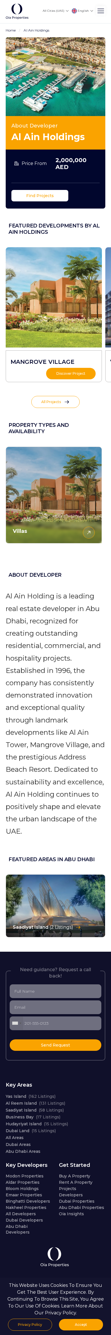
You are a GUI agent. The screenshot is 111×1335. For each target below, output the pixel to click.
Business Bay (33, 1117)
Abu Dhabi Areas (23, 1151)
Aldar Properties (23, 1182)
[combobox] (16, 1023)
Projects (67, 1188)
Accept (81, 1324)
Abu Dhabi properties (81, 1207)
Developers (71, 1194)
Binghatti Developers (28, 1201)
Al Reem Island (35, 1103)
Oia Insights (71, 1213)
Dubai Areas (18, 1144)
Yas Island (31, 1096)
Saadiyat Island (35, 1110)
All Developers (21, 1213)
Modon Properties (25, 1176)
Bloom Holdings (22, 1188)
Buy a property (74, 1176)
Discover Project (70, 373)
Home (11, 30)
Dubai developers (24, 1220)
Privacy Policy (30, 1324)
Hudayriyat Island (37, 1123)
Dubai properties (76, 1201)
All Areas (15, 1137)
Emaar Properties (24, 1194)
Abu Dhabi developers (18, 1229)
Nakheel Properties (26, 1207)
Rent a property (75, 1182)
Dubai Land (31, 1130)
